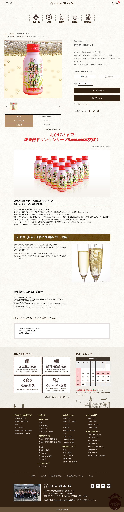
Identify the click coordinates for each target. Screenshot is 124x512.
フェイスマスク (68, 456)
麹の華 (41, 447)
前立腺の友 (19, 253)
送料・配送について (94, 437)
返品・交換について (94, 440)
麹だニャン (42, 466)
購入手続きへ (97, 98)
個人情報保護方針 (56, 476)
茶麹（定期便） (44, 425)
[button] (13, 106)
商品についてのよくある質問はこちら (35, 318)
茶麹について (43, 419)
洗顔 (64, 450)
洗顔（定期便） (68, 453)
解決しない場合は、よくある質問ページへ (58, 397)
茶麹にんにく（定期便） (46, 431)
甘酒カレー (66, 424)
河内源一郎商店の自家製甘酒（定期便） (50, 443)
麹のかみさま (67, 459)
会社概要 (43, 476)
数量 (75, 83)
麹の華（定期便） (44, 450)
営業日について (92, 453)
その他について (44, 463)
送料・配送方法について (54, 129)
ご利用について (92, 421)
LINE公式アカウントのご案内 (96, 456)
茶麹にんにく (43, 428)
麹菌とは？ (18, 424)
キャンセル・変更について (96, 447)
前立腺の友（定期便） (46, 456)
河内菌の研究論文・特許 (22, 433)
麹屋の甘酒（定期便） (70, 421)
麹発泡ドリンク (22, 37)
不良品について (92, 443)
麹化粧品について (69, 446)
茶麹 (40, 422)
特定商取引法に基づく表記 (75, 476)
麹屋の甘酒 (66, 418)
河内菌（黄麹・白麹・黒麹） (24, 430)
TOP (5, 33)
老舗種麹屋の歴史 (20, 418)
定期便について (92, 450)
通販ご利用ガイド (23, 354)
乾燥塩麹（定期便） (69, 430)
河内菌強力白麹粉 (68, 442)
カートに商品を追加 (97, 90)
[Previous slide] (7, 106)
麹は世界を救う (19, 427)
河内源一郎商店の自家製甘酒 (48, 439)
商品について (92, 418)
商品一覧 (42, 415)
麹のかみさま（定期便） (70, 462)
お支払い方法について (94, 434)
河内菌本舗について (94, 424)
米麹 (64, 433)
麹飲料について (44, 436)
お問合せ (90, 476)
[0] (117, 3)
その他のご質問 (92, 427)
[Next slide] (59, 106)
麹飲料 (12, 33)
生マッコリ (42, 459)
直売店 (33, 476)
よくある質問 (92, 415)
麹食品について (68, 415)
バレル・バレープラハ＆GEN (63, 500)
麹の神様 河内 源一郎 (21, 421)
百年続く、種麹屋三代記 (23, 415)
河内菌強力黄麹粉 (68, 439)
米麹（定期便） (68, 436)
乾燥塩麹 (66, 427)
